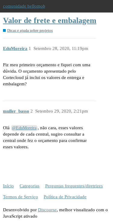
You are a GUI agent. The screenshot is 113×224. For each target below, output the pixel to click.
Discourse (47, 209)
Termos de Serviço (20, 196)
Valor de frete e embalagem (49, 20)
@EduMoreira (24, 128)
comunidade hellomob (24, 6)
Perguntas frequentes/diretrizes (74, 185)
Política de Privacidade (65, 196)
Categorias (29, 185)
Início (8, 185)
